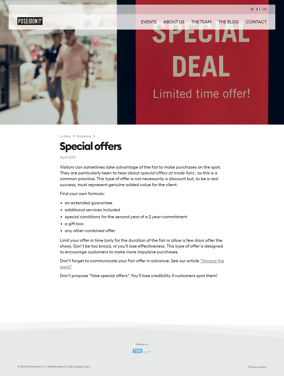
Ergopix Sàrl (82, 366)
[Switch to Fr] (258, 9)
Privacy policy (257, 367)
